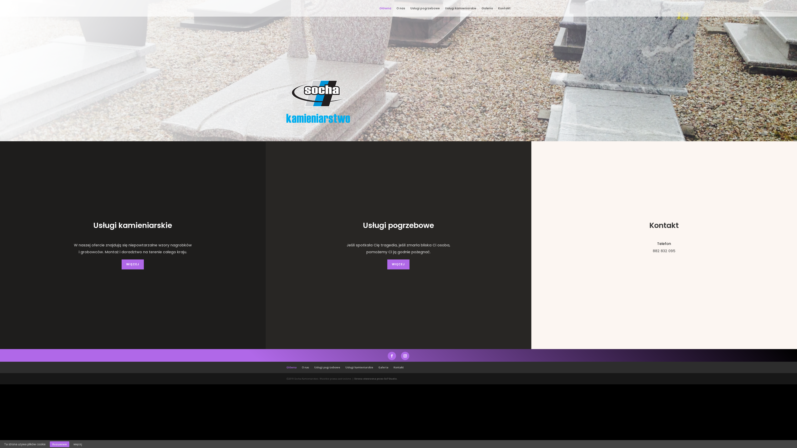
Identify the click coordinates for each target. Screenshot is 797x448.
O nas (400, 8)
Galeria (487, 8)
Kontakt (504, 8)
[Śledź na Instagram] (405, 356)
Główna (385, 8)
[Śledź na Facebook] (392, 356)
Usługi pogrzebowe (425, 8)
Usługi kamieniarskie (460, 8)
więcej (132, 264)
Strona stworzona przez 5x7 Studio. (375, 378)
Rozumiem (59, 444)
